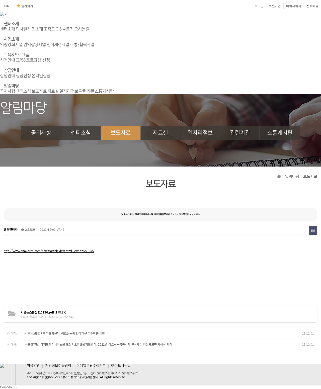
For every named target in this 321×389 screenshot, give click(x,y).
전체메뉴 (312, 6)
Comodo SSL (9, 387)
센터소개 (11, 23)
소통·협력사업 (82, 44)
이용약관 (33, 366)
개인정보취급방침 (58, 366)
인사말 (21, 29)
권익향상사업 (34, 44)
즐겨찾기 (26, 6)
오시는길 (81, 29)
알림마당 (11, 86)
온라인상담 (41, 75)
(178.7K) (43, 312)
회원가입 (275, 6)
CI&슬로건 (64, 29)
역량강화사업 (11, 44)
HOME (7, 6)
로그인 (259, 6)
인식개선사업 (58, 44)
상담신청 (23, 75)
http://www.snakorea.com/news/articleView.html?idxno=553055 (49, 251)
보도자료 (39, 91)
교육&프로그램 (16, 54)
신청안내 (7, 60)
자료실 (53, 91)
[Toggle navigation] (5, 14)
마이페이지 (293, 6)
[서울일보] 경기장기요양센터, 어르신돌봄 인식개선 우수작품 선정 (64, 333)
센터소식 (23, 91)
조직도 (49, 29)
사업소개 (11, 39)
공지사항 (7, 91)
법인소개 (35, 29)
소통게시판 (104, 91)
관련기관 (86, 91)
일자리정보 (68, 91)
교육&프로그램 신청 (33, 60)
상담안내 (11, 70)
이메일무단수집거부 (91, 366)
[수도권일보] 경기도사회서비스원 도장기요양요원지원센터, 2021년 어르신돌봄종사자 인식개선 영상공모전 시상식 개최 (98, 344)
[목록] (313, 230)
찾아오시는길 (121, 366)
